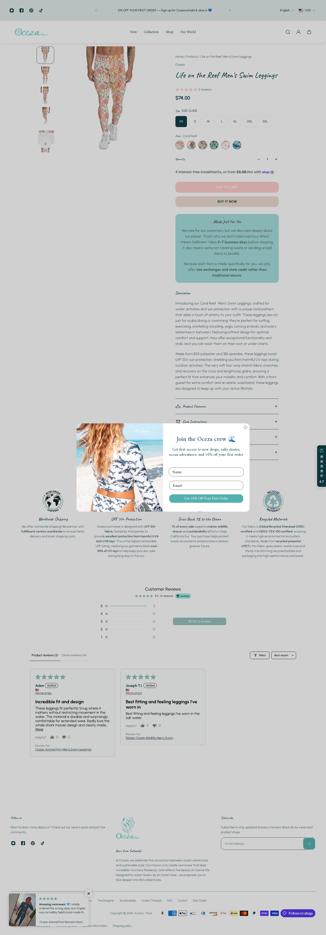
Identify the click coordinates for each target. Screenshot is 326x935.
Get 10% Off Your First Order (206, 498)
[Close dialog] (245, 427)
